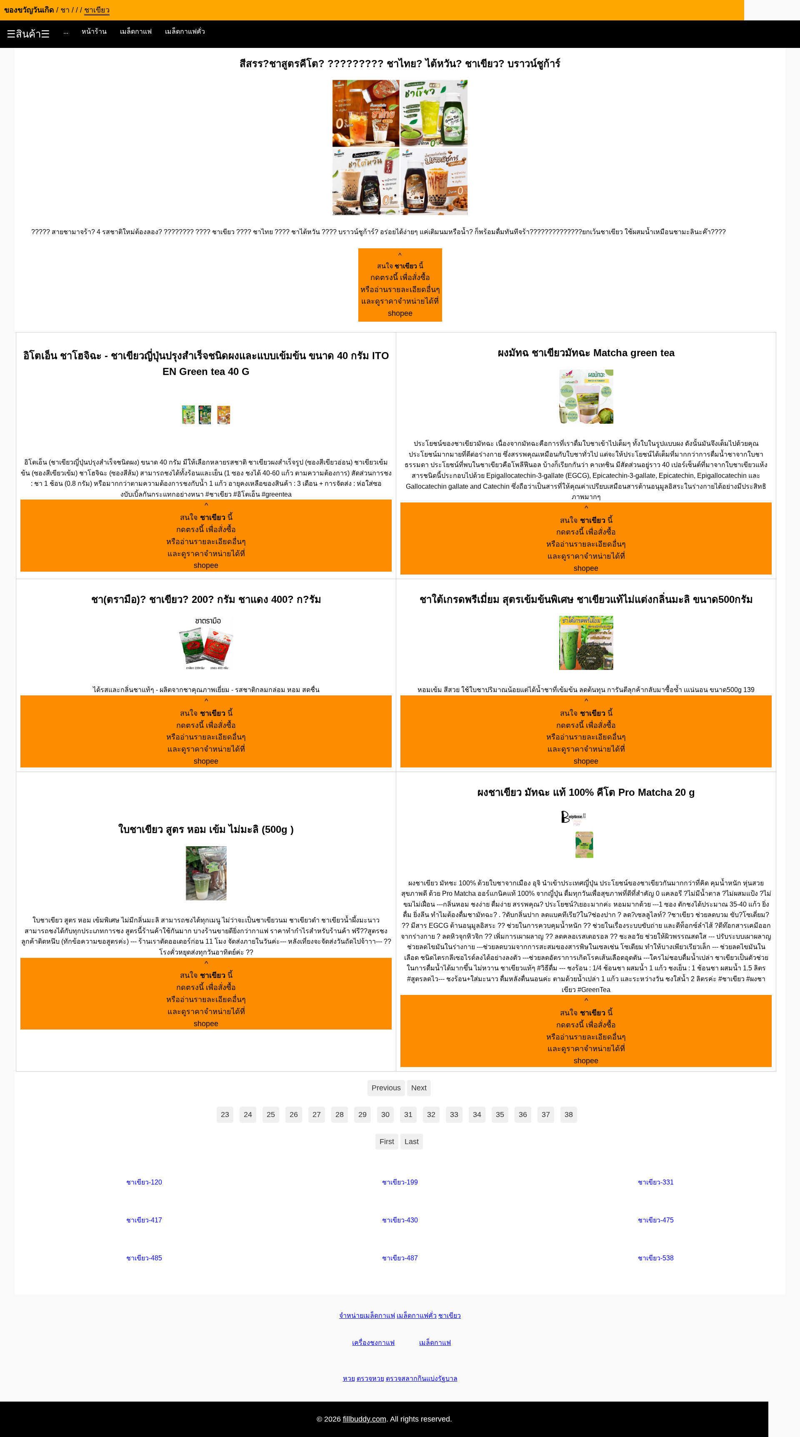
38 (569, 1114)
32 (431, 1114)
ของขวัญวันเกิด (29, 10)
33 (454, 1114)
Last (412, 1141)
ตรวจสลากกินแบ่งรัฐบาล (422, 1378)
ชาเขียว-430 (400, 1220)
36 (523, 1114)
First (387, 1141)
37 (546, 1114)
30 (385, 1114)
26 (294, 1114)
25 (271, 1114)
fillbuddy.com (364, 1419)
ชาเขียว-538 (656, 1258)
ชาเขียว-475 (656, 1220)
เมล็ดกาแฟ (136, 31)
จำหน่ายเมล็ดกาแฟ (367, 1315)
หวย (349, 1378)
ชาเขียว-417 (144, 1220)
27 (316, 1114)
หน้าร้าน (94, 31)
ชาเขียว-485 (144, 1258)
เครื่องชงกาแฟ (373, 1342)
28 (339, 1114)
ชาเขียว (449, 1315)
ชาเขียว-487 (400, 1258)
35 (500, 1114)
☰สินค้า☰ (28, 34)
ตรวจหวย (370, 1378)
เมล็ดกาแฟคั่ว (185, 31)
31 (408, 1114)
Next (419, 1088)
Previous (386, 1088)
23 (225, 1114)
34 (477, 1114)
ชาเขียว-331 (656, 1182)
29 (362, 1114)
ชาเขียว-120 (144, 1182)
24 (248, 1114)
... (65, 31)
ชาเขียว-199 (400, 1182)
